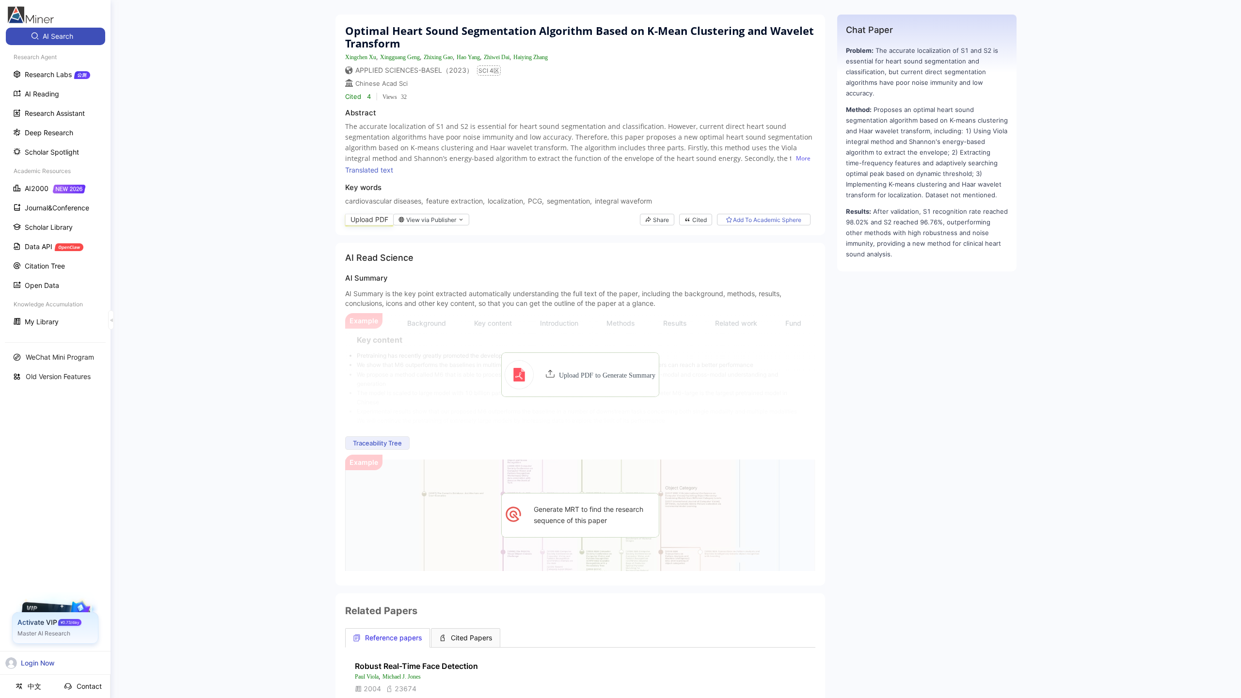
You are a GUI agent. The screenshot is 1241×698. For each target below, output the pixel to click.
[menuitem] (55, 36)
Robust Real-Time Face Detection (416, 666)
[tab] (387, 638)
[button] (580, 374)
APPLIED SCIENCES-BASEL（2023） (414, 70)
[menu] (55, 180)
